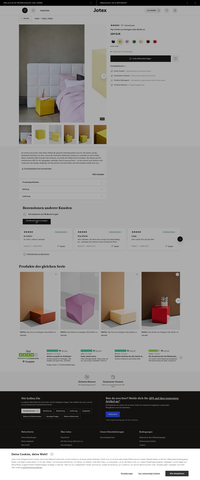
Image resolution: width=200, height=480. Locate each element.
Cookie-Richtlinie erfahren (31, 467)
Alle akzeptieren (177, 473)
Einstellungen (127, 473)
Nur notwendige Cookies (149, 473)
